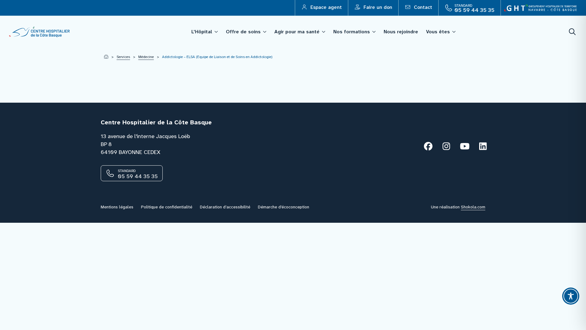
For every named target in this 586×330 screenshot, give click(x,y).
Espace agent (325, 7)
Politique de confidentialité (166, 207)
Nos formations (351, 31)
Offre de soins (243, 31)
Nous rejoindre (401, 31)
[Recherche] (572, 32)
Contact (422, 7)
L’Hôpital (201, 31)
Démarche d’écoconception (283, 207)
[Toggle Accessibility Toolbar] (571, 296)
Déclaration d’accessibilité (225, 207)
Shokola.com (473, 207)
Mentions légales (117, 207)
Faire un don (377, 7)
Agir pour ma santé (297, 31)
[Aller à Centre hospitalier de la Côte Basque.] (106, 56)
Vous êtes (438, 31)
